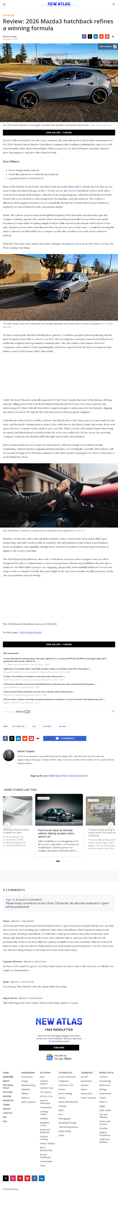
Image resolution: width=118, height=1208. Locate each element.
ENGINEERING (28, 1072)
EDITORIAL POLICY (8, 1086)
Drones (61, 1089)
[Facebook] (84, 36)
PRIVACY (7, 1108)
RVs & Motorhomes (46, 1149)
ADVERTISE (8, 1100)
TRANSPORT (87, 1072)
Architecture (27, 1076)
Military (24, 1093)
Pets (60, 1114)
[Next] (111, 825)
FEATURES (8, 1092)
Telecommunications (68, 1127)
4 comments (68, 738)
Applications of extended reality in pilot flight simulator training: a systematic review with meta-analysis (46, 669)
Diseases (103, 1128)
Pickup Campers (47, 1143)
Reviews (47, 726)
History (61, 1097)
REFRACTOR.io (106, 1072)
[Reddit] (101, 36)
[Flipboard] (107, 36)
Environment (105, 1093)
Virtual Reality (64, 1131)
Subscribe (59, 1047)
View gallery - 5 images (59, 132)
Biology (102, 1089)
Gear (42, 1076)
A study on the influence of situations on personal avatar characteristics (33, 676)
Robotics (25, 1097)
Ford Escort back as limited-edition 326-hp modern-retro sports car (36, 832)
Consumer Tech (65, 1085)
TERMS (6, 1104)
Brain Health (105, 1110)
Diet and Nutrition (103, 1116)
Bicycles (84, 1085)
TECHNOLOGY (65, 1072)
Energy (24, 1081)
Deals (61, 1135)
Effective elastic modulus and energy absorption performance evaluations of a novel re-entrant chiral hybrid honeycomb (53, 699)
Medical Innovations (104, 1134)
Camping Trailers (44, 1113)
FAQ (5, 1121)
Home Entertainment (68, 1102)
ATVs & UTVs (46, 1096)
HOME (6, 1072)
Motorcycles (86, 1093)
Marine (84, 1089)
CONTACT (8, 1113)
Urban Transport (88, 1097)
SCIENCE (103, 1076)
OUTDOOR (45, 1072)
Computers (63, 1081)
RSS (4, 1117)
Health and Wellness (104, 1140)
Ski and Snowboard (45, 1156)
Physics (102, 1097)
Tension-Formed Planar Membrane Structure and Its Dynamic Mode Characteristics (38, 692)
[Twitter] (90, 36)
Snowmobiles (46, 1161)
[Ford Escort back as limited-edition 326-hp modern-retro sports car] (39, 811)
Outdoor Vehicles (44, 1082)
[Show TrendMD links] (113, 711)
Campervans (46, 1107)
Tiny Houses (46, 1092)
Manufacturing (28, 1085)
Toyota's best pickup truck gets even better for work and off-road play (86, 833)
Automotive (8, 15)
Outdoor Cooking (44, 1138)
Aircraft (84, 1076)
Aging (102, 1106)
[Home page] (59, 5)
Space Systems (28, 1102)
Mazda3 (72, 190)
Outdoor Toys (46, 1088)
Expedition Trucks (45, 1124)
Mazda (62, 726)
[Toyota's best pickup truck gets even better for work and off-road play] (87, 810)
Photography (64, 1118)
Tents (42, 1165)
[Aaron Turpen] (8, 755)
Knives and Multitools (45, 1131)
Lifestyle (62, 1106)
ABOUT (6, 1081)
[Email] (113, 36)
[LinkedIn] (96, 36)
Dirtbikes (44, 1118)
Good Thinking (65, 1093)
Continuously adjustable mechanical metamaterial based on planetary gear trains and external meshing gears (48, 684)
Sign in (10, 899)
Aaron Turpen (26, 751)
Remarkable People (67, 1122)
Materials (25, 1089)
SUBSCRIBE (8, 1076)
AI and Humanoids (67, 1076)
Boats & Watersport (45, 1102)
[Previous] (7, 825)
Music (61, 1110)
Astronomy (104, 1085)
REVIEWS (7, 1096)
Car (34, 726)
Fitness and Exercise (104, 1122)
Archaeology (105, 1081)
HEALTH (103, 1102)
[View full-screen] (115, 46)
